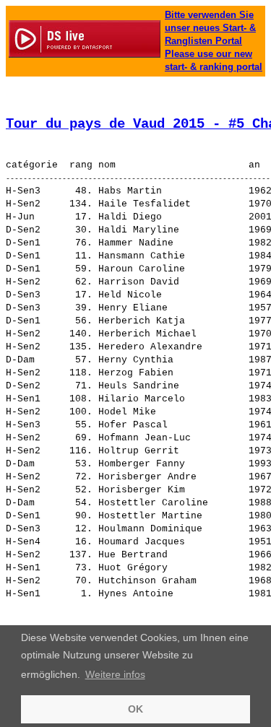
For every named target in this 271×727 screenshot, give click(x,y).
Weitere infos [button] (115, 674)
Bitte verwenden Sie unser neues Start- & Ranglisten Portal (210, 27)
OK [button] (135, 709)
